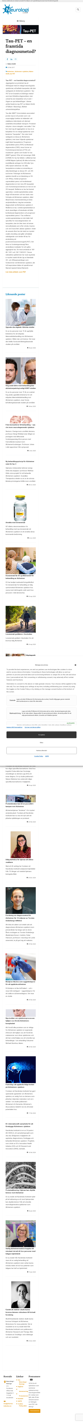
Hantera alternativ (41, 750)
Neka (41, 742)
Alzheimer (10, 71)
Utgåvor (20, 1386)
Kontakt (20, 1398)
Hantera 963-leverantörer (14, 727)
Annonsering (23, 1391)
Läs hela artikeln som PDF (16, 272)
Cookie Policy (38, 756)
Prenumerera (23, 1396)
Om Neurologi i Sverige (22, 1382)
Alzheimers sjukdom (21, 71)
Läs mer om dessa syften (32, 727)
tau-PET (12, 74)
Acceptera (41, 735)
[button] (75, 665)
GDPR (47, 756)
